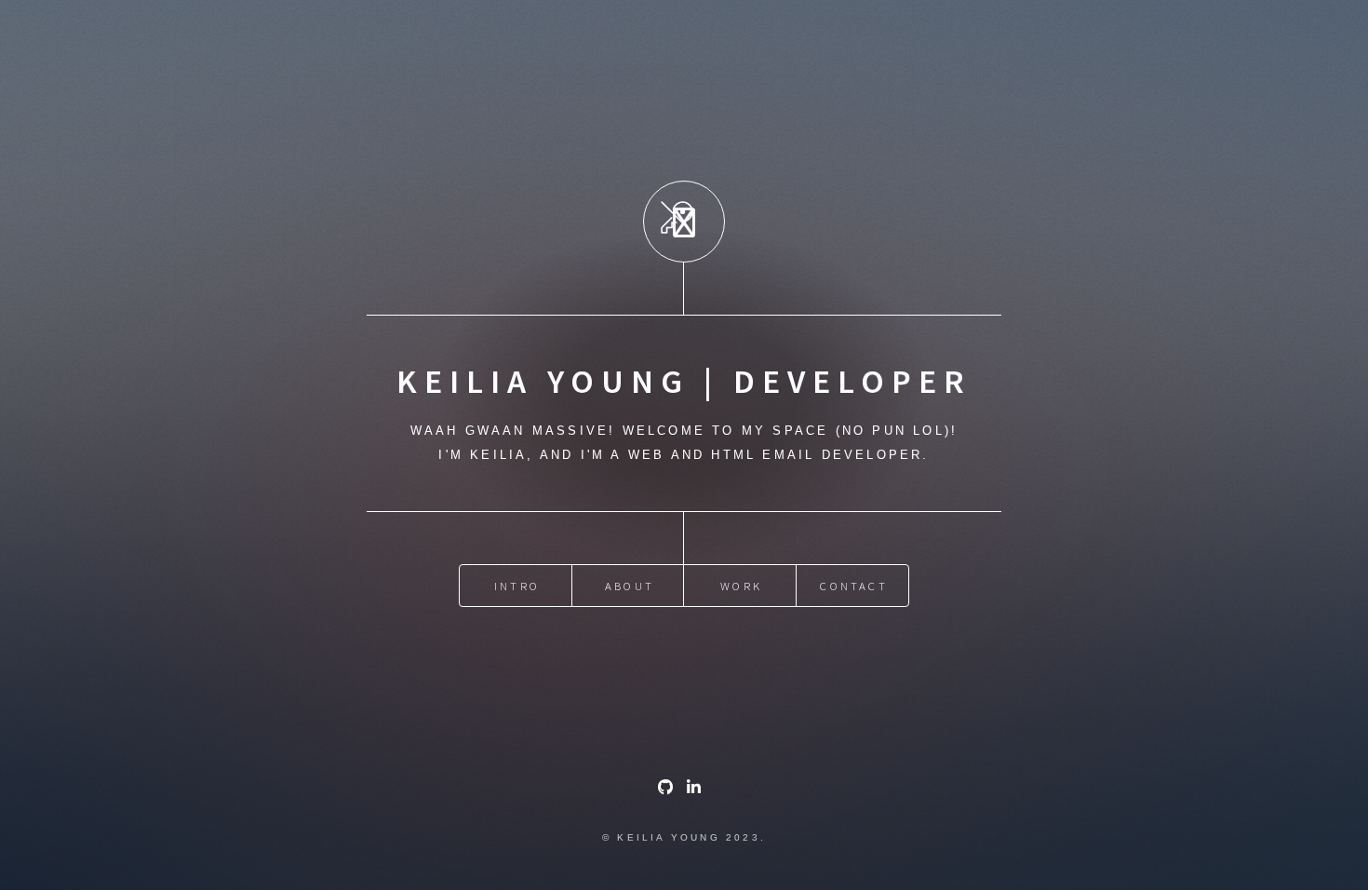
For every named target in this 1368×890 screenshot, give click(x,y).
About (629, 585)
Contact (853, 585)
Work (741, 585)
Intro (517, 585)
